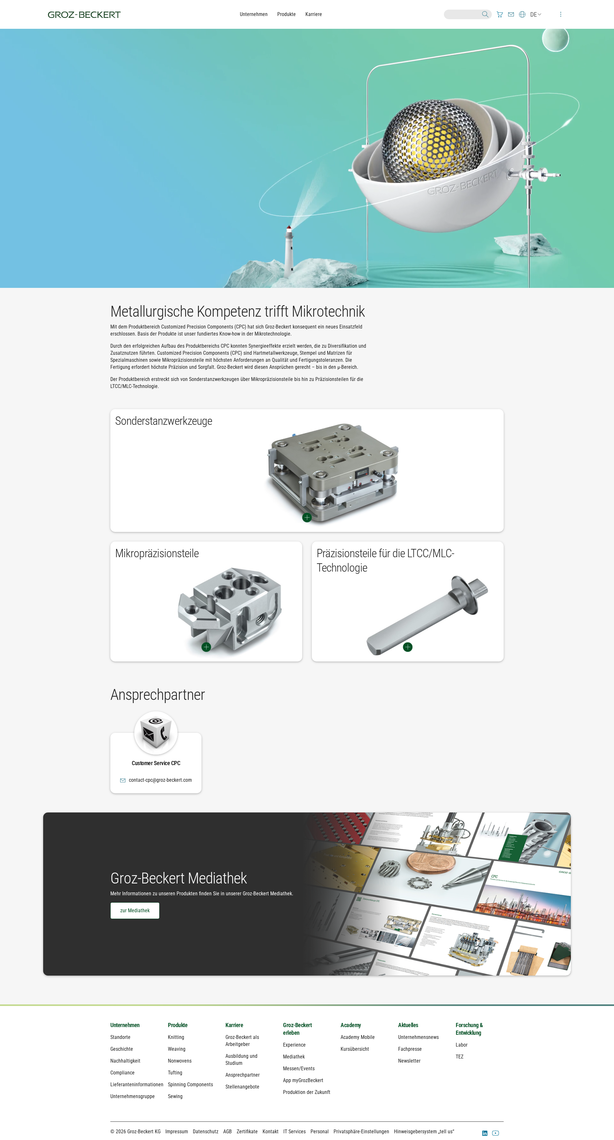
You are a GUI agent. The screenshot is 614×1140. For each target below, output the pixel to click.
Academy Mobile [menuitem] (358, 1037)
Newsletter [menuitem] (409, 1061)
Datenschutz (205, 1131)
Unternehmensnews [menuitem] (418, 1037)
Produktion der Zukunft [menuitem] (306, 1092)
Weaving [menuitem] (176, 1049)
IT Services (294, 1131)
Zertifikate (247, 1131)
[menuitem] (500, 14)
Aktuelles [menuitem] (408, 1025)
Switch (307, 517)
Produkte (286, 14)
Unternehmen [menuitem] (125, 1025)
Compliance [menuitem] (122, 1073)
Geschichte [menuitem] (121, 1049)
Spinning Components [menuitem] (190, 1084)
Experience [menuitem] (294, 1045)
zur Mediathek (135, 910)
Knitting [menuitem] (176, 1037)
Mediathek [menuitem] (294, 1057)
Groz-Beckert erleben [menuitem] (297, 1029)
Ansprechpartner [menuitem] (242, 1075)
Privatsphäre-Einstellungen (361, 1131)
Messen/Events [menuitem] (299, 1068)
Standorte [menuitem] (120, 1037)
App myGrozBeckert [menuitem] (303, 1080)
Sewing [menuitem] (175, 1096)
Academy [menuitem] (351, 1025)
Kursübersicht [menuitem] (355, 1049)
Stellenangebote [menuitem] (242, 1087)
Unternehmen (254, 14)
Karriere (313, 14)
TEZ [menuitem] (459, 1057)
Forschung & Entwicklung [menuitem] (469, 1029)
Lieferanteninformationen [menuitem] (134, 1084)
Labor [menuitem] (462, 1045)
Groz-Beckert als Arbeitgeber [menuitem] (242, 1040)
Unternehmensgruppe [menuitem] (132, 1096)
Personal (320, 1131)
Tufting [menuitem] (175, 1073)
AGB (227, 1131)
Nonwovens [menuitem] (180, 1061)
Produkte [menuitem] (177, 1025)
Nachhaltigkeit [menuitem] (125, 1061)
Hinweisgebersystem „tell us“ (424, 1131)
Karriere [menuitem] (234, 1025)
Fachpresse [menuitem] (410, 1049)
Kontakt (271, 1131)
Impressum (176, 1131)
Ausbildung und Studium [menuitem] (241, 1059)
